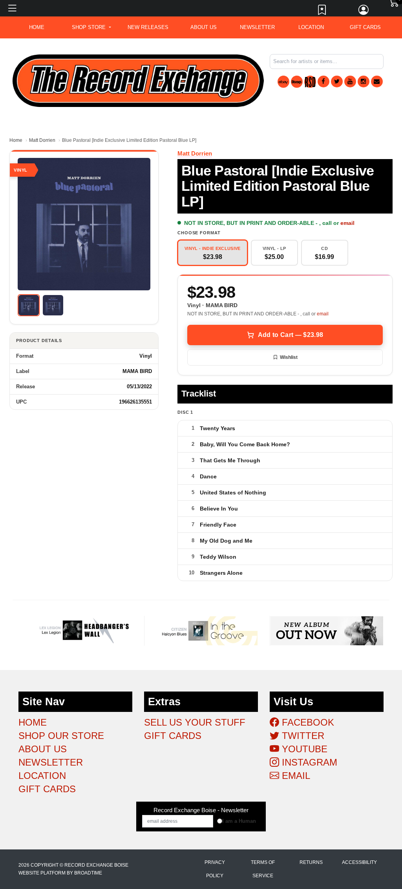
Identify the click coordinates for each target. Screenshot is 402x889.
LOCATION (311, 27)
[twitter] (337, 81)
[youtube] (350, 81)
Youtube (303, 749)
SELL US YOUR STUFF (194, 722)
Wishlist (289, 357)
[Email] (377, 81)
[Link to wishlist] (322, 12)
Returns (311, 862)
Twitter (301, 735)
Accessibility (359, 862)
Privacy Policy (215, 869)
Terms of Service (263, 869)
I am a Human (239, 821)
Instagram (308, 762)
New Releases (148, 27)
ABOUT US (203, 27)
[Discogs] (296, 82)
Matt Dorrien (42, 140)
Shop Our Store (61, 735)
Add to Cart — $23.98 (290, 334)
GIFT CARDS (365, 27)
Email (294, 775)
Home (15, 140)
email (347, 223)
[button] (91, 27)
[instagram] (363, 81)
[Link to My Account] (363, 12)
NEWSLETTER (257, 27)
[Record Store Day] (310, 82)
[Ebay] (283, 82)
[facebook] (323, 81)
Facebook (306, 722)
